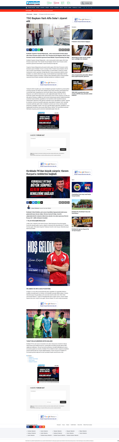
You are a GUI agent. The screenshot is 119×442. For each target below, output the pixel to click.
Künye (63, 424)
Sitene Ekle (80, 424)
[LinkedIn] (36, 50)
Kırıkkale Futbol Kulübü (33, 358)
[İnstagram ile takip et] (84, 8)
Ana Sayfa (30, 14)
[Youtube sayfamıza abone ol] (34, 427)
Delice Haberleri (70, 433)
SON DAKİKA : (29, 10)
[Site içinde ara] (91, 8)
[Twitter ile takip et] (89, 8)
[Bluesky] (33, 50)
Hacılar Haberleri (83, 433)
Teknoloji (74, 7)
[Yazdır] (60, 50)
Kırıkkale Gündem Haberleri (72, 435)
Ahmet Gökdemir (35, 208)
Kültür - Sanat (67, 7)
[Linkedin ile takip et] (37, 427)
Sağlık (61, 7)
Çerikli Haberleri (31, 435)
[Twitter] (30, 50)
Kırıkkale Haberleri (32, 431)
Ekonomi (56, 7)
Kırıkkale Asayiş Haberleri (46, 435)
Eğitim (51, 7)
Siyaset (47, 7)
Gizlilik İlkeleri (73, 424)
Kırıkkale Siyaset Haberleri (59, 435)
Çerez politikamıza (86, 440)
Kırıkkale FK (31, 357)
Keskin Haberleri (44, 431)
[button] (63, 50)
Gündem (42, 7)
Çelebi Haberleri (44, 433)
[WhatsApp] (39, 50)
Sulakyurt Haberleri (32, 433)
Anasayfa (59, 424)
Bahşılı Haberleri (83, 431)
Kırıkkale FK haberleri (33, 361)
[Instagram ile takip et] (40, 427)
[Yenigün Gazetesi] (33, 3)
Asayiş (37, 7)
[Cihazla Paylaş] (41, 50)
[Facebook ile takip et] (86, 8)
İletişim (67, 424)
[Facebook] (27, 50)
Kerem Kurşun (32, 360)
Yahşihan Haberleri (58, 431)
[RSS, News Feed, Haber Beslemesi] (43, 427)
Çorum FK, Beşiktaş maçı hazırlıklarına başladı (43, 10)
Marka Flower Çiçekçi (87, 424)
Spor (79, 7)
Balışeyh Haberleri (70, 431)
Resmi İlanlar (31, 7)
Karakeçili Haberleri (58, 433)
